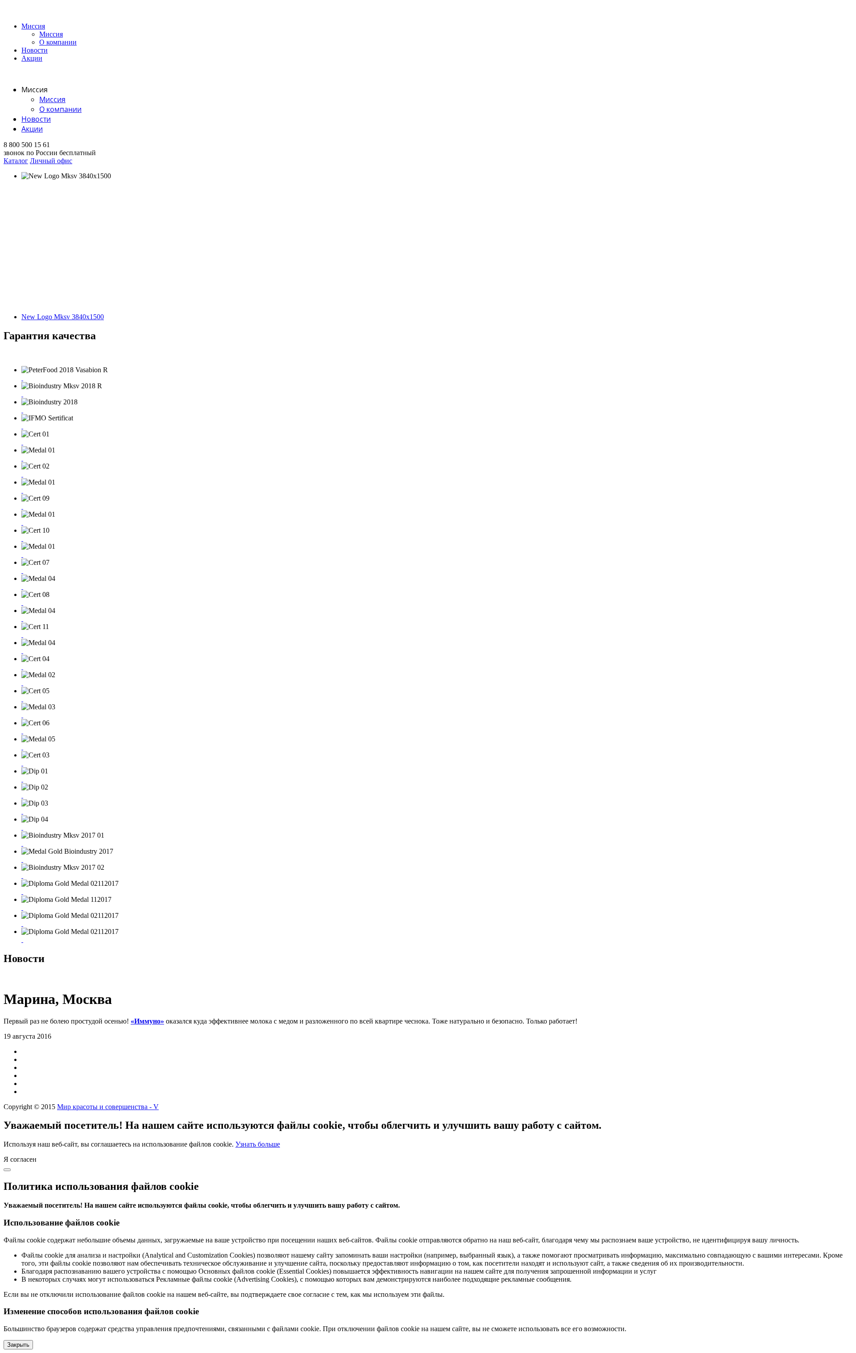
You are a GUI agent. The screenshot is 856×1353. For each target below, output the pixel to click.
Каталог (16, 160)
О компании (58, 42)
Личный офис (51, 160)
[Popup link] (22, 378)
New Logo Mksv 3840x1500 (62, 317)
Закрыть (18, 1344)
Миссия (33, 26)
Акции (31, 58)
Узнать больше (257, 1144)
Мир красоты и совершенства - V (108, 1106)
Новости (34, 50)
